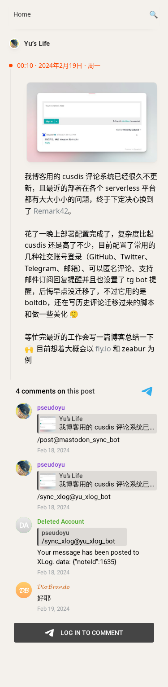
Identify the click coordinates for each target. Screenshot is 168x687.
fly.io (103, 349)
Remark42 (51, 211)
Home (22, 14)
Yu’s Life (37, 43)
